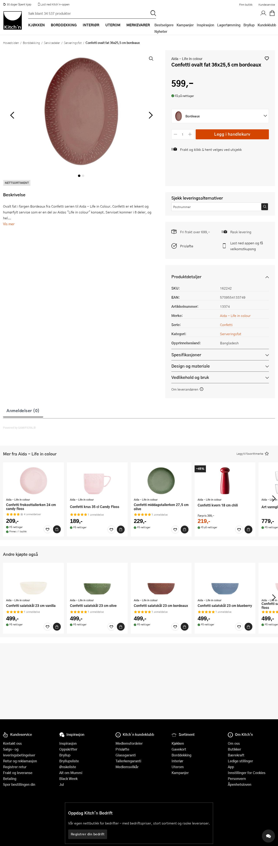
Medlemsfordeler (129, 743)
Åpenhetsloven (239, 784)
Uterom (178, 766)
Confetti (226, 324)
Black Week (68, 778)
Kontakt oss (12, 743)
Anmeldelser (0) (23, 410)
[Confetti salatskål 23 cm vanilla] (33, 581)
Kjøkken (178, 743)
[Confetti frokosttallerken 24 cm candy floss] (33, 480)
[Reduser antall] (176, 134)
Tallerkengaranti (128, 760)
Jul (61, 784)
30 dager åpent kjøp (19, 4)
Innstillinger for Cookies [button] (246, 772)
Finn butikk (245, 5)
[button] (267, 58)
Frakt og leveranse (17, 772)
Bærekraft (236, 755)
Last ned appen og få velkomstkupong (246, 245)
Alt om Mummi (70, 772)
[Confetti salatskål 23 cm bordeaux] (161, 581)
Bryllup (249, 24)
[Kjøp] (57, 529)
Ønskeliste (67, 766)
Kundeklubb (267, 24)
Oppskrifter (68, 749)
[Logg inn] (263, 13)
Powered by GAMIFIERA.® (19, 428)
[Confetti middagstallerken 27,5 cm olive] (161, 480)
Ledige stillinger (240, 760)
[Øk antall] (190, 134)
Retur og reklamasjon (20, 760)
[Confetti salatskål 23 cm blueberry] (225, 581)
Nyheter (160, 31)
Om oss (234, 743)
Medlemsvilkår (127, 766)
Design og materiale (190, 366)
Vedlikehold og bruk (190, 377)
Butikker (234, 749)
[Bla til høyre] (150, 115)
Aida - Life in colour (186, 58)
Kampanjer (185, 24)
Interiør (177, 760)
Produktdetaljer (186, 276)
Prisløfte (186, 245)
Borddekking (31, 42)
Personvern (237, 778)
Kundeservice (266, 5)
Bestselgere (164, 24)
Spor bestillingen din (19, 784)
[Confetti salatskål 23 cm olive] (97, 581)
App (231, 766)
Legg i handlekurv (232, 134)
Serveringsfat (73, 42)
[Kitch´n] (12, 20)
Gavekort (179, 749)
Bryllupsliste (69, 760)
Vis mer (9, 223)
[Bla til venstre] (12, 115)
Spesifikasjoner (186, 354)
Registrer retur (14, 766)
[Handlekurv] (272, 13)
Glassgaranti (126, 755)
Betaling (9, 778)
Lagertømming (228, 24)
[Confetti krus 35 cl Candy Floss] (97, 480)
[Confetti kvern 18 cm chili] (225, 480)
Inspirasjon (205, 24)
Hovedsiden (11, 42)
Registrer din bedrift (88, 834)
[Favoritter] (47, 529)
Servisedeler (52, 42)
